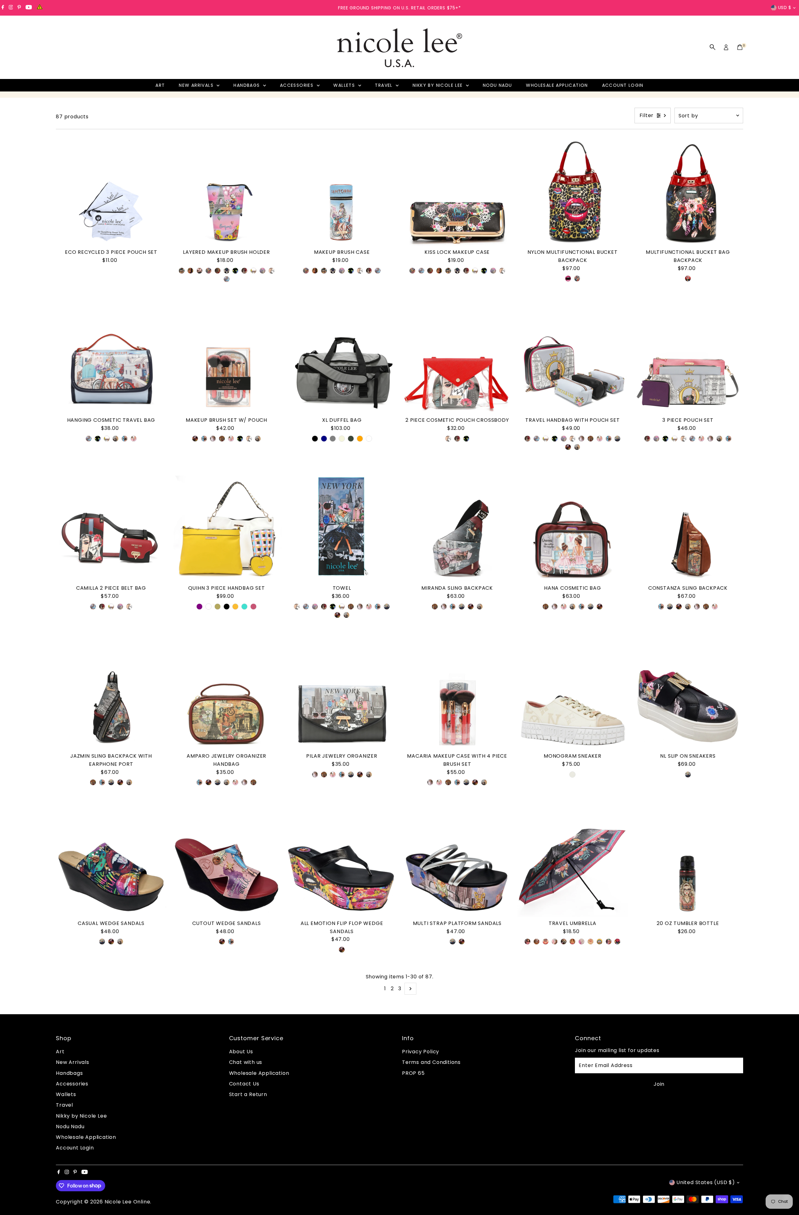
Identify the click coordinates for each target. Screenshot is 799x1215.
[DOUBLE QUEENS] (133, 438)
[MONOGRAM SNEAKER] (572, 694)
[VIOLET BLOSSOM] (581, 941)
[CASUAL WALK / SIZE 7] (231, 941)
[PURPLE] (199, 606)
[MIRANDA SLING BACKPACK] (457, 526)
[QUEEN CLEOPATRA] (608, 941)
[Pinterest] (19, 7)
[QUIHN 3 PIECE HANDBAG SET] (226, 526)
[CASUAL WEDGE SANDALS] (111, 862)
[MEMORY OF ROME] (217, 271)
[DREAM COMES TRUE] (617, 941)
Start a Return (248, 1094)
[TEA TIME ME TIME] (253, 271)
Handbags (247, 85)
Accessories (297, 85)
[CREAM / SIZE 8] (572, 774)
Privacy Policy (420, 1051)
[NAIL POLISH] (590, 941)
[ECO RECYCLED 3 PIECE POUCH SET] (111, 190)
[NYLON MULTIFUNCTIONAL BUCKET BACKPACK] (572, 190)
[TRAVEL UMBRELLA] (572, 862)
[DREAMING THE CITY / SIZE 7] (120, 941)
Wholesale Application (557, 85)
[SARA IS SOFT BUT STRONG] (213, 438)
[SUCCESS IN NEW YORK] (617, 438)
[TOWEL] (342, 526)
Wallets (344, 85)
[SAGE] (217, 606)
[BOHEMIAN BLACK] (688, 278)
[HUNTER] (351, 438)
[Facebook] (3, 7)
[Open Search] (712, 47)
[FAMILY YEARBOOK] (564, 941)
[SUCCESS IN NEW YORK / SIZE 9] (688, 774)
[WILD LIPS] (568, 278)
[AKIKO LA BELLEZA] (545, 941)
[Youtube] (28, 7)
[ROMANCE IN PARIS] (262, 271)
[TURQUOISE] (244, 606)
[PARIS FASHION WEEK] (222, 438)
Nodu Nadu (497, 85)
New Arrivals (197, 85)
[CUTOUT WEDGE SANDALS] (226, 862)
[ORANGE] (360, 438)
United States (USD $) (705, 1182)
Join (659, 1084)
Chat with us (245, 1062)
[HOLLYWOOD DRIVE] (527, 941)
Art (160, 85)
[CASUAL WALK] (124, 438)
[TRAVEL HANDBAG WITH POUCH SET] (572, 358)
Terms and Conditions (431, 1062)
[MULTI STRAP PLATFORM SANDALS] (457, 862)
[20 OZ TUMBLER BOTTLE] (688, 862)
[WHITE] (369, 438)
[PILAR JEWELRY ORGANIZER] (342, 694)
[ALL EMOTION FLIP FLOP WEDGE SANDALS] (342, 862)
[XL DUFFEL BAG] (342, 358)
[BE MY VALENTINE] (235, 271)
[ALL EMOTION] (195, 438)
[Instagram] (11, 7)
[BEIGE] (342, 438)
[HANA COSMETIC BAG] (572, 526)
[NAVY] (324, 438)
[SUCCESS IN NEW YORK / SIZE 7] (102, 941)
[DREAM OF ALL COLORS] (226, 271)
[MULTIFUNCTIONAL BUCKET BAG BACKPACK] (688, 190)
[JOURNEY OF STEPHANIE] (182, 271)
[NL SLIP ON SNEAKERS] (688, 694)
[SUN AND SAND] (599, 941)
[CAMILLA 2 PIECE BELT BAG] (111, 526)
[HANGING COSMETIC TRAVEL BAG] (111, 358)
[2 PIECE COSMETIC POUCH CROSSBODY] (457, 358)
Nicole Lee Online (127, 1201)
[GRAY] (333, 438)
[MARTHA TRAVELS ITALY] (572, 941)
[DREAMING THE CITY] (115, 438)
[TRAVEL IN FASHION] (244, 271)
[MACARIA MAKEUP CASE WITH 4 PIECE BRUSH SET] (457, 694)
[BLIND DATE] (536, 941)
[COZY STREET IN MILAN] (208, 271)
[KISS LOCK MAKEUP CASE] (457, 190)
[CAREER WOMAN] (199, 271)
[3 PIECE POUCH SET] (688, 358)
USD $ (785, 7)
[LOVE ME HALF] (271, 271)
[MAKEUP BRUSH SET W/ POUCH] (226, 358)
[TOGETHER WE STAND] (190, 271)
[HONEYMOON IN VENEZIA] (577, 278)
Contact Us (244, 1083)
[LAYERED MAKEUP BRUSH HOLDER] (226, 190)
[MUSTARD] (235, 606)
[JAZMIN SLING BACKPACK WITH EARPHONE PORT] (111, 694)
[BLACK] (315, 438)
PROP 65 (413, 1073)
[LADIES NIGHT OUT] (554, 941)
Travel (384, 85)
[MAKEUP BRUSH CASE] (342, 190)
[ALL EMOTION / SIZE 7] (111, 941)
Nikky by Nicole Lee (438, 85)
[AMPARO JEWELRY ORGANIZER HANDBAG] (226, 694)
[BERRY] (253, 606)
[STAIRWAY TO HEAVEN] (226, 279)
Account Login (623, 85)
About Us (241, 1051)
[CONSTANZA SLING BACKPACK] (688, 526)
